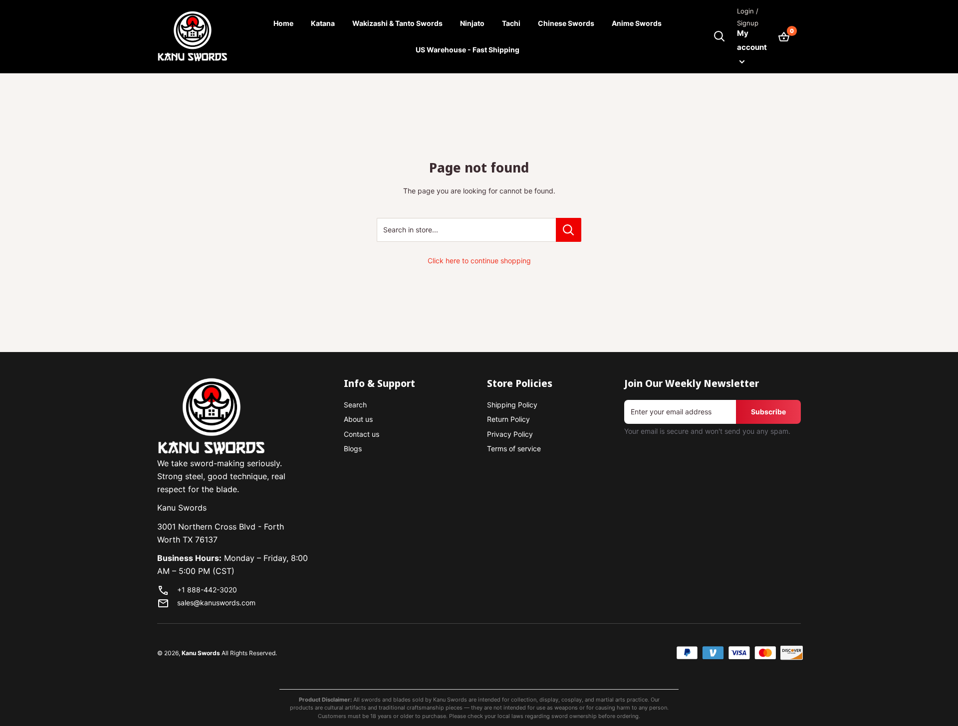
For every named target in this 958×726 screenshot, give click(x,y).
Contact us (361, 434)
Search (355, 404)
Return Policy (508, 419)
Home (283, 23)
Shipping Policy (512, 404)
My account (752, 40)
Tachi (511, 23)
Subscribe (768, 411)
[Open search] (719, 36)
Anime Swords (637, 23)
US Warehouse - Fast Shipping (467, 49)
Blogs (353, 448)
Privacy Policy (510, 434)
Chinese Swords (566, 23)
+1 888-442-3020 (207, 589)
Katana (323, 23)
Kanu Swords (201, 653)
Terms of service (514, 448)
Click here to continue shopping (479, 260)
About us (358, 419)
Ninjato (472, 23)
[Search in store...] (568, 230)
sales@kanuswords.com (216, 602)
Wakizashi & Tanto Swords (397, 23)
